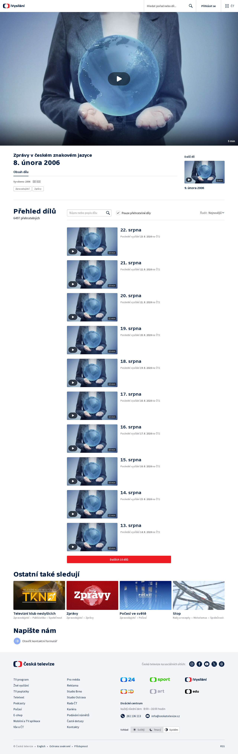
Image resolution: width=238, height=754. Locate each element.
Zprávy (37, 188)
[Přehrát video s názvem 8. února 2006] (119, 79)
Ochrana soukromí (59, 746)
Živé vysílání (21, 685)
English (41, 746)
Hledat (191, 6)
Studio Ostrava (76, 697)
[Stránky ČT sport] (160, 681)
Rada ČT (72, 703)
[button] (119, 79)
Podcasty (19, 703)
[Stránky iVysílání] (196, 681)
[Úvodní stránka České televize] (34, 664)
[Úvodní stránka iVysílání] (17, 6)
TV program (21, 679)
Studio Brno (74, 691)
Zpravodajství (22, 188)
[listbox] (155, 730)
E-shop (17, 715)
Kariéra (71, 709)
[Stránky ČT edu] (192, 692)
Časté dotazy (75, 721)
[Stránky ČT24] (127, 681)
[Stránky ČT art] (157, 692)
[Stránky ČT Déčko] (127, 692)
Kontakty (73, 727)
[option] (139, 729)
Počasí (17, 709)
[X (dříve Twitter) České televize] (214, 664)
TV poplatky (21, 691)
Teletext (18, 697)
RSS (222, 746)
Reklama (72, 685)
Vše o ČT (18, 727)
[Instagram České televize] (192, 664)
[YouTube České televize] (207, 664)
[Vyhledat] (108, 213)
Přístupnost (81, 746)
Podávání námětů (78, 715)
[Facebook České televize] (199, 664)
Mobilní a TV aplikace (26, 721)
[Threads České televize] (222, 664)
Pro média (73, 679)
